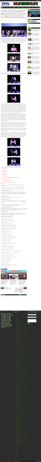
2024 (16, 315)
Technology (14, 7)
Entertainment (18, 7)
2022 (16, 456)
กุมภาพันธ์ (17, 453)
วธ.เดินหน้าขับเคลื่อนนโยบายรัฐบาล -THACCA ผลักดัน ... (20, 356)
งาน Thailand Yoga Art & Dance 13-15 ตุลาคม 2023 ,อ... (20, 363)
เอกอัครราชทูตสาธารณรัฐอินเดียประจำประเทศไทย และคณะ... (20, 379)
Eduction (6, 326)
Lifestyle (22, 7)
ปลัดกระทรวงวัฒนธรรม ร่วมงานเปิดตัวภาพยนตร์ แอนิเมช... (20, 444)
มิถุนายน (17, 449)
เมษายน (17, 451)
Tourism (10, 7)
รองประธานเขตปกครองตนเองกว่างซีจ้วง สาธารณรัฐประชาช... (21, 367)
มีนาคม (17, 452)
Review (36, 7)
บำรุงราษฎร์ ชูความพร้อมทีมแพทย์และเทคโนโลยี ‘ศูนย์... (20, 435)
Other (33, 7)
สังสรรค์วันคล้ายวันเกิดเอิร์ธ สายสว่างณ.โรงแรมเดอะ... (20, 337)
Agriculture (2, 323)
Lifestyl (2, 327)
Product (7, 323)
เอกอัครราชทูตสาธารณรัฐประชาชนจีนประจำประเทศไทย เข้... (20, 411)
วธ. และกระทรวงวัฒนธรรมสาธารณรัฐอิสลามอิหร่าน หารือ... (20, 338)
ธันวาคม (17, 317)
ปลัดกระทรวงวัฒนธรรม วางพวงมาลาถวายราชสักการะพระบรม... (21, 358)
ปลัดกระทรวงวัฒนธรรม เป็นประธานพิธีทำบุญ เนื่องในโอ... (20, 398)
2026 (16, 313)
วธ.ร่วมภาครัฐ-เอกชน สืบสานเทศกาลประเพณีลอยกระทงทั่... (20, 409)
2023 (16, 316)
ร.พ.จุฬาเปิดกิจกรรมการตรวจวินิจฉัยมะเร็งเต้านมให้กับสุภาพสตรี (36, 53)
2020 (16, 458)
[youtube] (38, 0)
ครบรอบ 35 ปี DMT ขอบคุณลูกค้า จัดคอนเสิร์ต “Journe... (20, 349)
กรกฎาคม (17, 448)
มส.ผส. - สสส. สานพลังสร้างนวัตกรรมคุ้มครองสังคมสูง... (20, 427)
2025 (16, 314)
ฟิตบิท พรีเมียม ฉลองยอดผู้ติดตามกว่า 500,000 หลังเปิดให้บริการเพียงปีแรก (36, 44)
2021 (16, 457)
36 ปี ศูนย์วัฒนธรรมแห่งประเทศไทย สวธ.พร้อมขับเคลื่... (20, 418)
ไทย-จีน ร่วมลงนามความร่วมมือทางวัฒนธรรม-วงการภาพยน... (20, 374)
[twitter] (37, 0)
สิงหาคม (17, 447)
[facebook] (36, 0)
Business (4, 7)
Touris (2, 326)
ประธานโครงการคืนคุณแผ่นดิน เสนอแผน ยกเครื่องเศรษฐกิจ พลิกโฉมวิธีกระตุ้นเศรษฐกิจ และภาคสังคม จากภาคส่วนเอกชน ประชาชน (34, 73)
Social (7, 7)
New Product (29, 7)
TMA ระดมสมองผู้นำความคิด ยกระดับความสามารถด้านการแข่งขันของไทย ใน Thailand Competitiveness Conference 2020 (34, 35)
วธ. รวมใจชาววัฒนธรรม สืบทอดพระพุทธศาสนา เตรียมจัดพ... (21, 354)
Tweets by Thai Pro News (31, 26)
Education (2, 320)
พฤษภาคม (17, 450)
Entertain (2, 319)
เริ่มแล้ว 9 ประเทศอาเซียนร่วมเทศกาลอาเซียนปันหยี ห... (20, 377)
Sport (25, 7)
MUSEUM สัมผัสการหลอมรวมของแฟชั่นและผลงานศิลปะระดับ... (21, 416)
